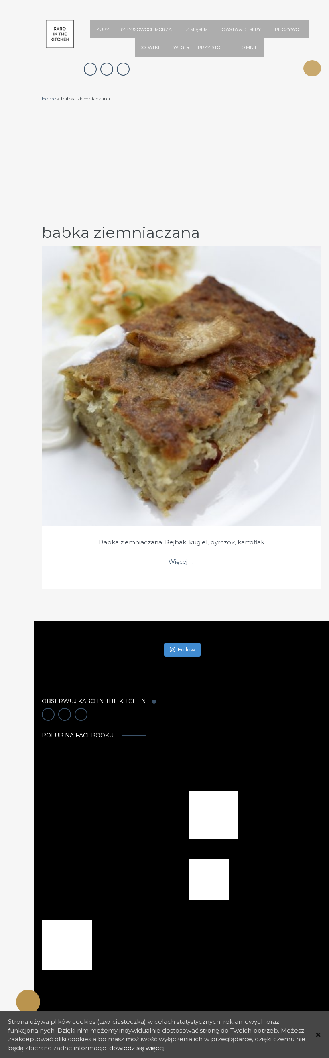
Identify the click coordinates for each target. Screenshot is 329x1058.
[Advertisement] (181, 162)
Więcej (181, 378)
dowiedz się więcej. (137, 1048)
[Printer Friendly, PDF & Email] (28, 1002)
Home (49, 99)
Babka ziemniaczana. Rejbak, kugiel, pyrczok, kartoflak (181, 542)
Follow (186, 649)
